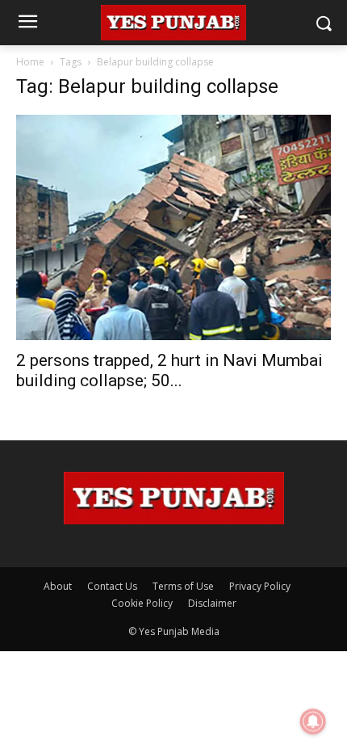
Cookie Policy (142, 603)
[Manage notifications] (313, 721)
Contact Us (112, 586)
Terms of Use (183, 586)
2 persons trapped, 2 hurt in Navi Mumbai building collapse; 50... (169, 370)
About (58, 586)
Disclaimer (212, 603)
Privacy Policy (260, 586)
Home (30, 62)
